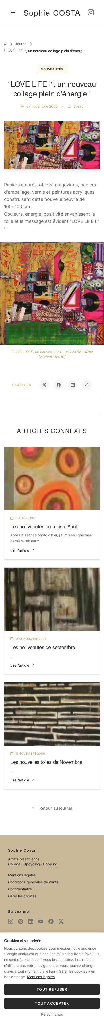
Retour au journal (55, 808)
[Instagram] (91, 13)
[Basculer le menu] (13, 13)
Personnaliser (52, 1014)
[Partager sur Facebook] (59, 385)
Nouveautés (52, 69)
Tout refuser (52, 989)
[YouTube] (40, 921)
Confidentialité (20, 889)
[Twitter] (61, 921)
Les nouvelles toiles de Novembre (46, 761)
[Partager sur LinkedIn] (73, 385)
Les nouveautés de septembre (42, 647)
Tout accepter (52, 1003)
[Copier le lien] (87, 385)
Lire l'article (19, 550)
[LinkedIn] (30, 921)
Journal (21, 44)
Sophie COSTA (52, 12)
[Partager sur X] (44, 385)
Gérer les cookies (22, 896)
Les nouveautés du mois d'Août (43, 526)
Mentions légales (22, 875)
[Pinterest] (20, 921)
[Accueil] (6, 43)
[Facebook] (51, 921)
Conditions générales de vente (33, 882)
